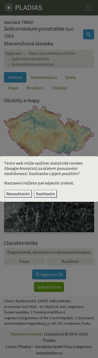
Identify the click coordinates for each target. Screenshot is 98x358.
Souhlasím (45, 193)
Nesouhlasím (18, 193)
